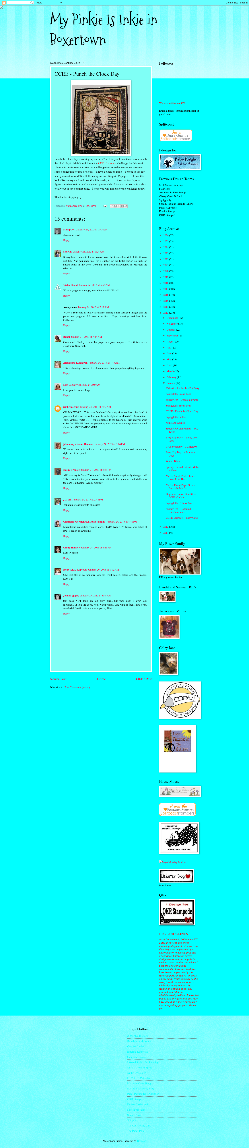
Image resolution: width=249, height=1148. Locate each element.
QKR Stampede (135, 1099)
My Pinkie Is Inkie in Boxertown (103, 29)
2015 (166, 301)
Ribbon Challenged (137, 1104)
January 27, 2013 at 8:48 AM (95, 595)
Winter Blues (173, 461)
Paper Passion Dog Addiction (143, 1093)
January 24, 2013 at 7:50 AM (84, 384)
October (171, 329)
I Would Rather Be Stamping (142, 1062)
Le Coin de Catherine (139, 1078)
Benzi (66, 337)
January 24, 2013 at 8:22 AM (95, 407)
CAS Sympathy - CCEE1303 (181, 446)
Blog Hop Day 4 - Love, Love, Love (182, 439)
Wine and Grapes (175, 422)
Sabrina (67, 251)
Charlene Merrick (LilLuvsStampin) (84, 521)
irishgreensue (71, 407)
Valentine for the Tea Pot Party (182, 388)
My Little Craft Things (139, 1083)
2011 (166, 532)
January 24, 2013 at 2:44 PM (88, 499)
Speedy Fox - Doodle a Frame (182, 399)
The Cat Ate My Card (139, 1125)
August (171, 341)
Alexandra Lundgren (75, 363)
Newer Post (58, 678)
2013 (166, 312)
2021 (166, 265)
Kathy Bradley (71, 470)
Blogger (141, 1141)
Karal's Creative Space (139, 1067)
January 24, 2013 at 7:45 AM (104, 362)
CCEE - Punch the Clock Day (182, 411)
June (169, 353)
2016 (166, 294)
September (173, 335)
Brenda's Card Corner (139, 1041)
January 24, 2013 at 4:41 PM (122, 521)
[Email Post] (104, 205)
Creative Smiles (135, 1046)
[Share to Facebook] (122, 206)
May (169, 359)
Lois (65, 385)
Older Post (144, 678)
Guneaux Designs (136, 1057)
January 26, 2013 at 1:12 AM (103, 569)
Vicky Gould (70, 285)
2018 (166, 283)
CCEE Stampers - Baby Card (182, 517)
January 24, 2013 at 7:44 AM (86, 336)
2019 (166, 277)
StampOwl (69, 229)
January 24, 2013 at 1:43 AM (91, 229)
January (171, 383)
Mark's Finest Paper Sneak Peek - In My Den (180, 486)
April (170, 365)
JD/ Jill (67, 499)
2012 (166, 526)
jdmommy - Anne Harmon (78, 444)
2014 (166, 307)
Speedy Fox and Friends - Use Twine (182, 430)
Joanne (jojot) (71, 595)
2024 (166, 247)
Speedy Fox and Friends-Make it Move (182, 468)
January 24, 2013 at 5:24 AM (88, 251)
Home (101, 678)
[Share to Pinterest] (126, 206)
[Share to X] (119, 206)
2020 (166, 271)
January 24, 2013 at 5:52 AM (94, 285)
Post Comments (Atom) (77, 687)
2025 (166, 241)
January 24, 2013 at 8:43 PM (96, 547)
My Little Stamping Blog (140, 1088)
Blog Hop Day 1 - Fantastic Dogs (181, 453)
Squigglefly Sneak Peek (178, 394)
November (172, 323)
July (169, 347)
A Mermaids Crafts (137, 1035)
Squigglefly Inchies (176, 417)
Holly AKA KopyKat (75, 569)
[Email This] (112, 206)
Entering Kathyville (137, 1051)
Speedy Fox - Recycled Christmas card (178, 510)
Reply (66, 240)
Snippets (131, 1120)
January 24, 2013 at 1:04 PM (109, 444)
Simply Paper (134, 1115)
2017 (166, 289)
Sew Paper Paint (136, 1109)
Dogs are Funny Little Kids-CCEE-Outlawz (181, 495)
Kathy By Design (136, 1072)
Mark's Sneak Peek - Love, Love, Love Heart (180, 477)
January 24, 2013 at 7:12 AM (93, 307)
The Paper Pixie (136, 1130)
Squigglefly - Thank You (179, 503)
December (173, 317)
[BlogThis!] (115, 206)
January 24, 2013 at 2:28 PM (96, 469)
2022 (166, 259)
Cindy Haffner (71, 547)
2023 (166, 253)
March (170, 371)
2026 (166, 235)
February (172, 377)
